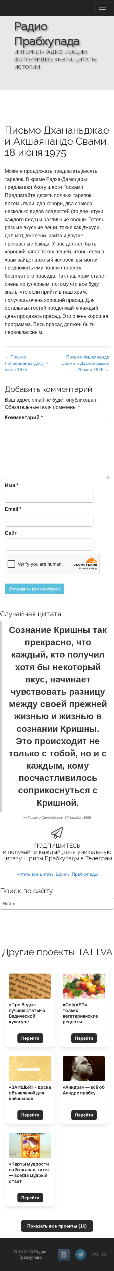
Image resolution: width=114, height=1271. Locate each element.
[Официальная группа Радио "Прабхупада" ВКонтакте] (64, 1255)
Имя (11, 485)
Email (13, 509)
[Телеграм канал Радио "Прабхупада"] (81, 1255)
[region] (57, 45)
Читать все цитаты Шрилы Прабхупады (57, 874)
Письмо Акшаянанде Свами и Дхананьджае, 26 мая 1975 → (85, 363)
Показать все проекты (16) (57, 1226)
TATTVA (99, 1254)
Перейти (30, 1038)
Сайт (11, 533)
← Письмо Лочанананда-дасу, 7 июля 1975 (26, 363)
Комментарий (24, 417)
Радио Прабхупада (46, 34)
